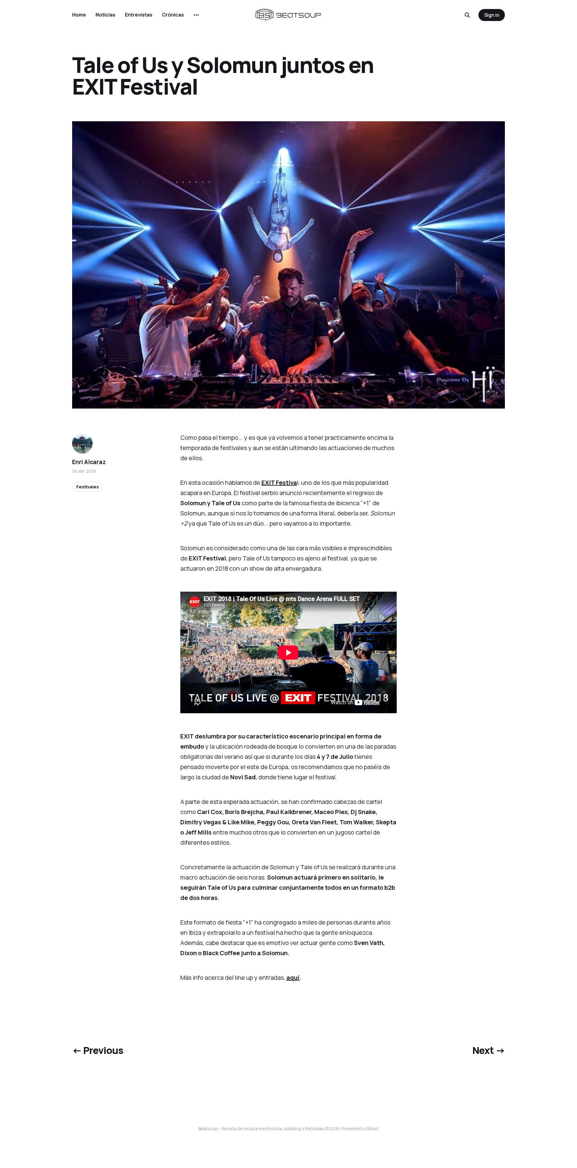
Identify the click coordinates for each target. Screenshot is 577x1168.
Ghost (372, 1128)
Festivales (87, 486)
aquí (292, 977)
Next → (488, 1050)
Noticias (105, 14)
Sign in (491, 15)
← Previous (98, 1050)
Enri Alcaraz (89, 462)
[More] (196, 15)
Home (79, 14)
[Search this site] (467, 15)
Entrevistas (138, 14)
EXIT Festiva (279, 482)
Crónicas (173, 14)
